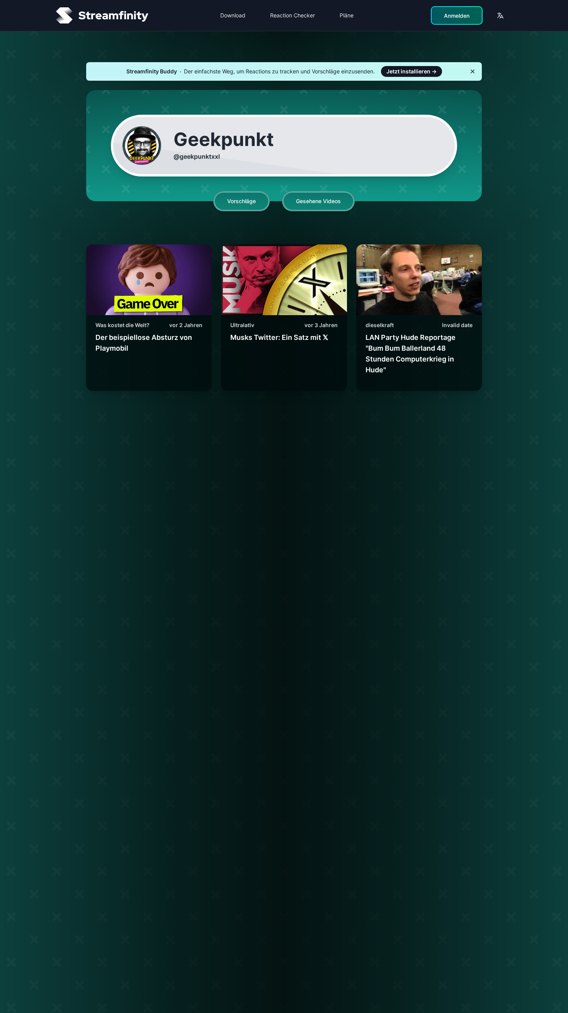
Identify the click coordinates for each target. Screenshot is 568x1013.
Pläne (347, 15)
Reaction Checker (292, 15)
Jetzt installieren (411, 71)
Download (232, 15)
